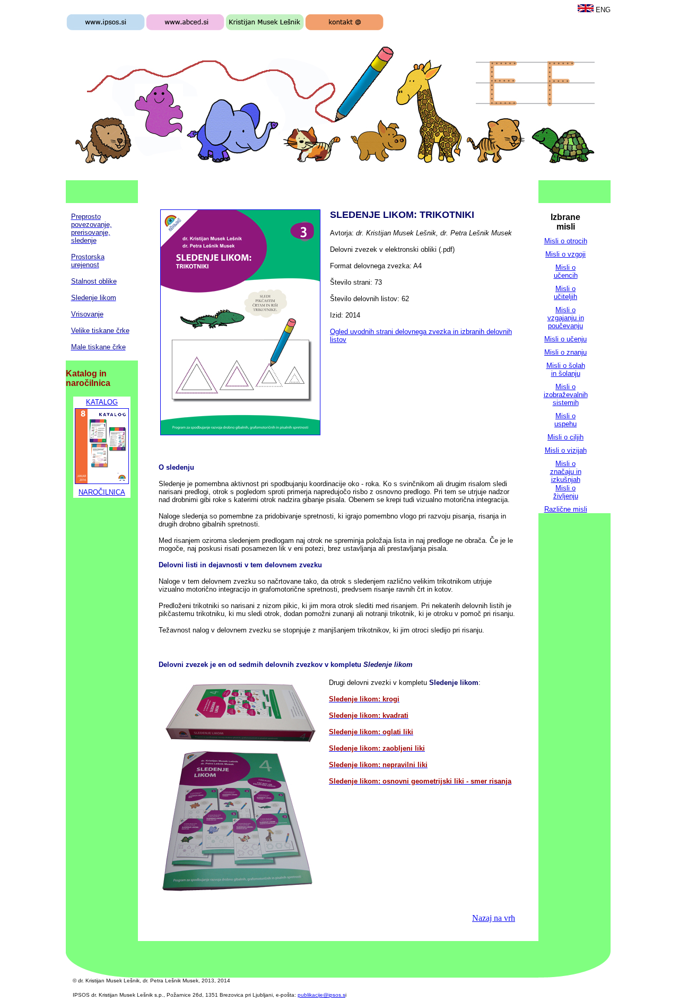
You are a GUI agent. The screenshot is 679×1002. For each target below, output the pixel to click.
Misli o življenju (565, 492)
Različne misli (565, 509)
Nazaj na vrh (493, 917)
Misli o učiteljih (565, 293)
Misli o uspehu (565, 420)
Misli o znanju (565, 352)
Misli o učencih (566, 271)
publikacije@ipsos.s (321, 995)
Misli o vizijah (566, 450)
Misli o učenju (565, 339)
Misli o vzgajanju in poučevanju (565, 318)
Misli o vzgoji (565, 254)
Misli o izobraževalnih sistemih (566, 395)
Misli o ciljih (565, 437)
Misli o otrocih (565, 241)
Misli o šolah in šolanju (565, 369)
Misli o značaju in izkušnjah (565, 472)
